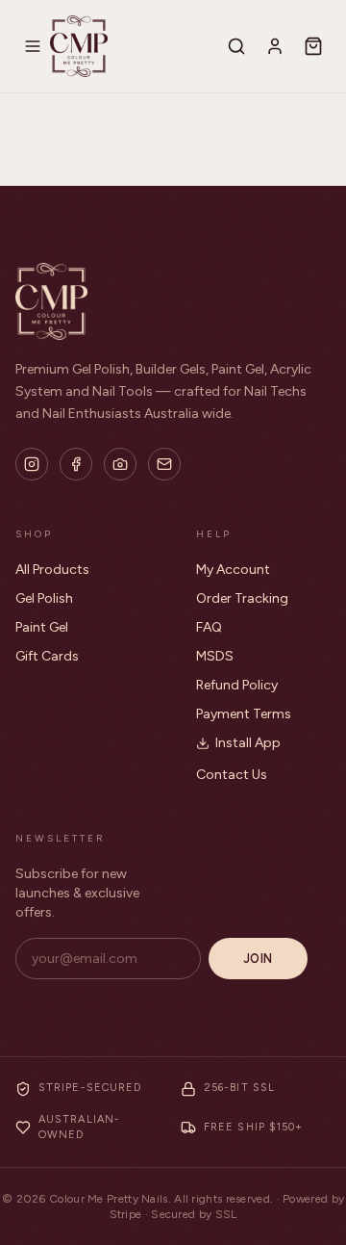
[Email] (164, 464)
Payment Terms (243, 714)
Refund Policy (237, 685)
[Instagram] (31, 464)
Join (258, 958)
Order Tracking (242, 598)
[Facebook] (76, 464)
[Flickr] (120, 464)
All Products (52, 569)
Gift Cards (47, 656)
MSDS (215, 656)
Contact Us (231, 774)
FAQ (209, 627)
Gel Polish (44, 598)
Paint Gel (41, 627)
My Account (233, 569)
